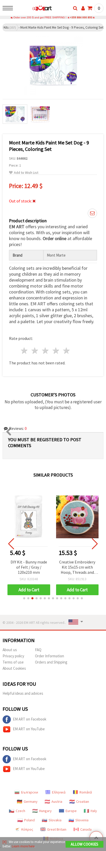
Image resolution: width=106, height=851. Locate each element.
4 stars (56, 350)
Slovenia (82, 820)
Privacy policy (13, 655)
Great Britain (56, 829)
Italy (94, 810)
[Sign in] (83, 8)
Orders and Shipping (51, 662)
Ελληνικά (59, 792)
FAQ (38, 649)
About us (10, 649)
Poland (29, 820)
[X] (4, 842)
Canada (86, 829)
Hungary (45, 810)
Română (86, 792)
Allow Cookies (84, 844)
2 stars (35, 350)
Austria (56, 801)
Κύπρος (27, 829)
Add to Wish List (26, 173)
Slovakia (55, 820)
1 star (24, 350)
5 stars (66, 350)
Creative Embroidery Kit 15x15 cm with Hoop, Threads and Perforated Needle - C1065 (77, 567)
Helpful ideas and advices (23, 693)
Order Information (49, 655)
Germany (31, 801)
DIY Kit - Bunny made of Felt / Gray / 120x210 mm (29, 567)
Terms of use (13, 662)
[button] (24, 598)
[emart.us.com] (34, 9)
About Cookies (14, 668)
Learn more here (23, 846)
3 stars (45, 350)
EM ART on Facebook (29, 719)
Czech (20, 810)
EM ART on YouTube (29, 728)
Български (29, 792)
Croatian (82, 801)
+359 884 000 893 (81, 17)
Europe (71, 810)
